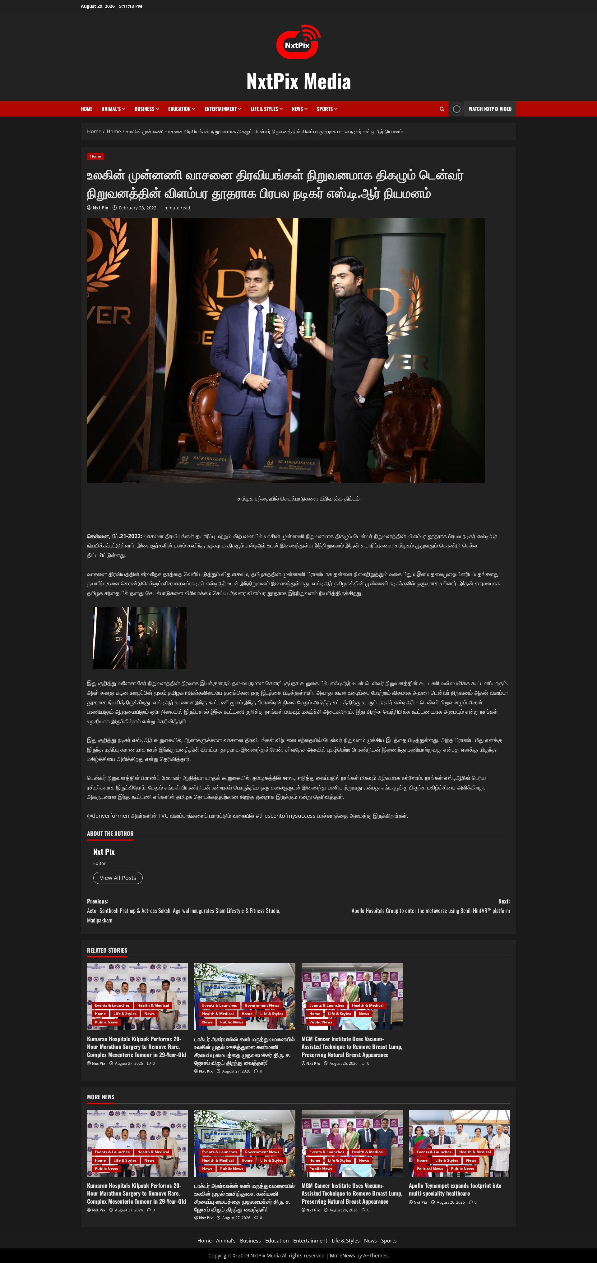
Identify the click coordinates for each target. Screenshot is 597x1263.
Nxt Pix (100, 208)
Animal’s (111, 108)
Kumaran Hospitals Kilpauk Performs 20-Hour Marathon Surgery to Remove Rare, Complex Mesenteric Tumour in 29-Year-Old (136, 1046)
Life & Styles (264, 108)
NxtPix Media (298, 80)
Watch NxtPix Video (490, 108)
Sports (325, 108)
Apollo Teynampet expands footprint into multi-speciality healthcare (455, 1189)
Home (86, 108)
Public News (106, 1022)
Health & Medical (153, 1005)
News (297, 108)
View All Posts (118, 877)
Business (144, 108)
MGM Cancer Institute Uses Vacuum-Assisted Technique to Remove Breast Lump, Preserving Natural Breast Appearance (352, 1046)
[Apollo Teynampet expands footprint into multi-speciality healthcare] (459, 1143)
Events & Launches (112, 1005)
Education (179, 108)
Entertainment (221, 108)
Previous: (183, 910)
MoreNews (342, 1255)
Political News (430, 1168)
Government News (262, 1005)
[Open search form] (442, 109)
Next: (431, 906)
